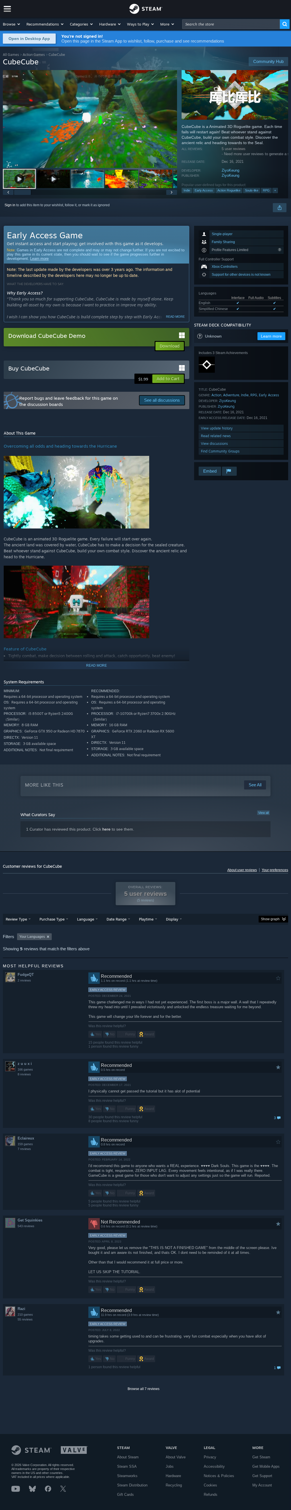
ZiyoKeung (230, 170)
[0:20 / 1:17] (90, 119)
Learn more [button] (271, 336)
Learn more (39, 258)
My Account (262, 1485)
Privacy (210, 1457)
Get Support (262, 1476)
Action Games (34, 54)
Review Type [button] (16, 919)
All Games (11, 54)
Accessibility (214, 1466)
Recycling (174, 1485)
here (106, 829)
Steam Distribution (132, 1485)
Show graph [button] (270, 919)
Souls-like (251, 190)
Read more (175, 316)
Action (216, 395)
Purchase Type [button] (52, 919)
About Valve (176, 1457)
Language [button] (85, 919)
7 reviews (24, 1149)
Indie (187, 190)
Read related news (216, 436)
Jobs (170, 1466)
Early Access (204, 190)
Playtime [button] (146, 919)
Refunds (210, 1494)
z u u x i (25, 1064)
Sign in (10, 205)
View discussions (214, 443)
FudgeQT (26, 974)
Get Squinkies (30, 1220)
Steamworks (127, 1476)
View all (263, 812)
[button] (12, 24)
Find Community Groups (220, 451)
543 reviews (26, 1226)
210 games (25, 1314)
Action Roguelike (228, 190)
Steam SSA (127, 1466)
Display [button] (172, 919)
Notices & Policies (219, 1476)
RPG (266, 190)
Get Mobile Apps (266, 1466)
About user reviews (242, 870)
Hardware (173, 1476)
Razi (21, 1309)
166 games (25, 1069)
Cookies (210, 1485)
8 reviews (24, 1074)
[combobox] (231, 24)
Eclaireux (26, 1138)
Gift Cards (125, 1494)
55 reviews (25, 1319)
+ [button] (275, 190)
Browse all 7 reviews (143, 1389)
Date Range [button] (116, 919)
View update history (217, 428)
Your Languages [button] (32, 937)
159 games (25, 1144)
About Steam (128, 1457)
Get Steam (261, 1457)
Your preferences (275, 870)
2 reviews (24, 980)
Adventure (231, 395)
